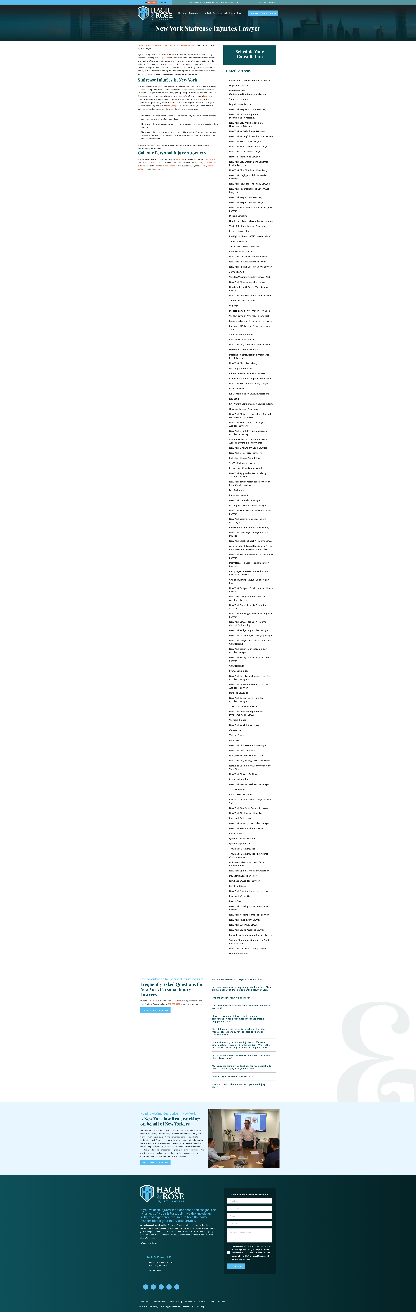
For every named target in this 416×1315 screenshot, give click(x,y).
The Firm (182, 13)
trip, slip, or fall (163, 57)
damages (159, 169)
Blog (239, 13)
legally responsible (174, 105)
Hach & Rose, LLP (158, 1257)
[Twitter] (161, 1287)
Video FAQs (210, 13)
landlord (206, 96)
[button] (187, 12)
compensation (171, 166)
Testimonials (222, 13)
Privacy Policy (187, 1306)
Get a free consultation (263, 13)
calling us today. (205, 162)
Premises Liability (186, 45)
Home (140, 45)
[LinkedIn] (153, 1287)
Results (232, 13)
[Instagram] (169, 1287)
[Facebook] (145, 1287)
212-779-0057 (174, 1004)
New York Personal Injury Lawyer (160, 45)
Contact (221, 1301)
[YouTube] (176, 1287)
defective (180, 159)
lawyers (211, 159)
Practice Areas (195, 13)
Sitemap (200, 1306)
